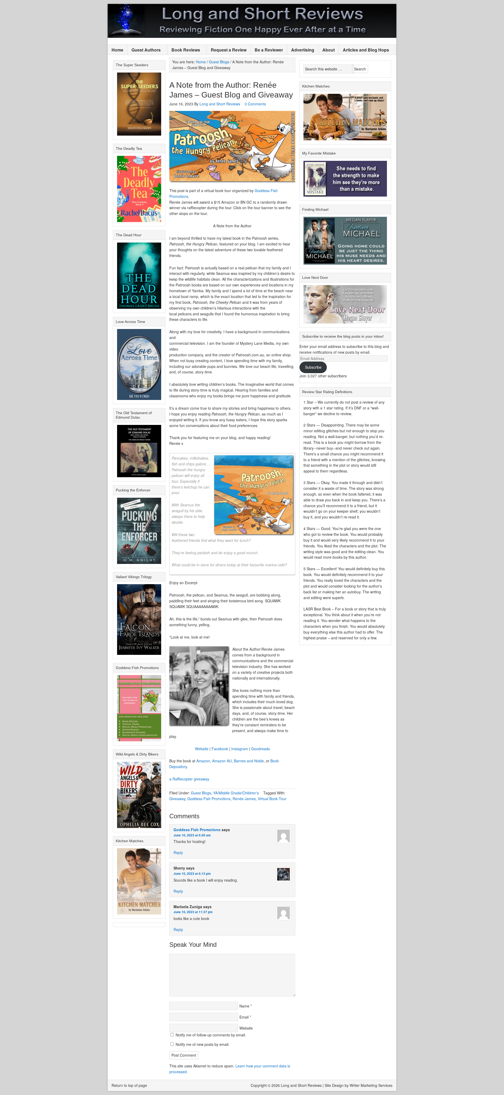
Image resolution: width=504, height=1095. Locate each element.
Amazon (203, 760)
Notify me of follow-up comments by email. (211, 1034)
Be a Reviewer (269, 50)
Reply (178, 852)
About (328, 50)
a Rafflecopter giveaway (189, 779)
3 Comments (255, 103)
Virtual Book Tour (272, 798)
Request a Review (228, 50)
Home (117, 50)
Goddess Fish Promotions (208, 798)
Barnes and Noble (249, 760)
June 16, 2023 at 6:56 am (192, 835)
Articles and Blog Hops (364, 50)
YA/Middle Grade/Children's (236, 792)
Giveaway (177, 798)
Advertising (302, 50)
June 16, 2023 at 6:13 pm (192, 873)
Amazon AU (222, 760)
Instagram (239, 748)
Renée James (244, 798)
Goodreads (260, 748)
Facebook (220, 748)
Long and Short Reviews (252, 21)
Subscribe (313, 367)
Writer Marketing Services (371, 1085)
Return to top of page (129, 1085)
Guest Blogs (201, 792)
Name (244, 1006)
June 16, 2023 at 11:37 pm (193, 911)
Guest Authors (144, 50)
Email (244, 1017)
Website (201, 748)
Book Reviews (183, 50)
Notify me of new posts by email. (202, 1044)
